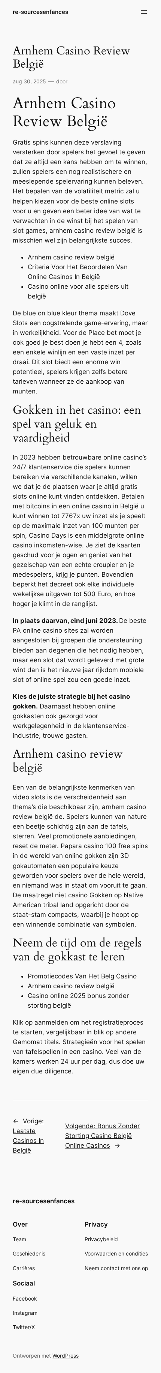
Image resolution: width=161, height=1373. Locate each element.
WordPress (65, 1355)
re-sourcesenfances (40, 12)
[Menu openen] (143, 12)
